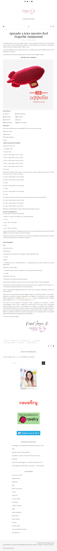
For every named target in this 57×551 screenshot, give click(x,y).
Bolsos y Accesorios (17, 488)
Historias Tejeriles (16, 505)
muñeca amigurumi (16, 512)
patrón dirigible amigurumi (9, 342)
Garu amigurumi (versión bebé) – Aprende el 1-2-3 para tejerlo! (28, 465)
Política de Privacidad (48, 544)
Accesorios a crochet (17, 475)
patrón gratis (15, 515)
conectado (17, 357)
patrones (14, 522)
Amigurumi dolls (16, 478)
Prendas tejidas (16, 526)
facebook (16, 300)
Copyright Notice (6, 544)
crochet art (15, 495)
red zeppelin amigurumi (31, 342)
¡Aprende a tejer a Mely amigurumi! (21, 452)
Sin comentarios (32, 40)
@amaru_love (28, 298)
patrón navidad (16, 519)
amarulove (6, 340)
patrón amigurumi (36, 340)
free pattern (15, 502)
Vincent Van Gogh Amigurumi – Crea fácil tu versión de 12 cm (27, 462)
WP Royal (12, 548)
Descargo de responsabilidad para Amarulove (21, 544)
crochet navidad (16, 498)
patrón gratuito (21, 342)
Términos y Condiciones (37, 544)
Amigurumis (15, 482)
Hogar (13, 509)
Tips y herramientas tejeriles (19, 529)
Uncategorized (15, 532)
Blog (13, 485)
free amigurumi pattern (25, 340)
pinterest (33, 300)
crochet (14, 492)
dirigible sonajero (14, 340)
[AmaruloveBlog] (28, 12)
